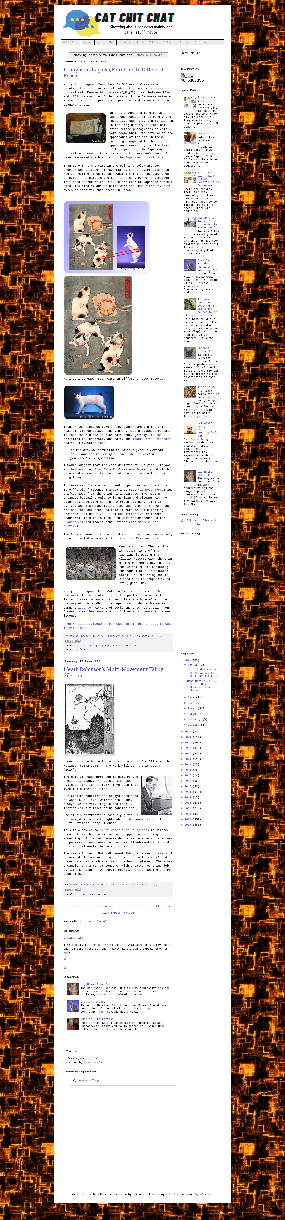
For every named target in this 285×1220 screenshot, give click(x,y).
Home (108, 906)
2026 (189, 660)
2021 (189, 753)
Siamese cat (74, 522)
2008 (189, 824)
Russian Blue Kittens (97, 1019)
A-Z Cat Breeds (70, 42)
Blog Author (124, 42)
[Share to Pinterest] (79, 641)
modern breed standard (152, 439)
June (192, 697)
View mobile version (118, 912)
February (195, 719)
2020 (189, 759)
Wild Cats (153, 42)
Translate (98, 1062)
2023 (189, 742)
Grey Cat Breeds (93, 1001)
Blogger (206, 1194)
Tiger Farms (207, 387)
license (84, 607)
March (193, 713)
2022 (189, 748)
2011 (189, 808)
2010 (189, 814)
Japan (83, 649)
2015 (189, 786)
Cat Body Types (150, 489)
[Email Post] (161, 636)
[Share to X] (72, 641)
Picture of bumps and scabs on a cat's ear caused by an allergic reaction (200, 307)
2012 (189, 802)
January (194, 725)
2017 (189, 775)
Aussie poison (201, 42)
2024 (189, 737)
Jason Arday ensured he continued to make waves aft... (202, 672)
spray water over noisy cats (124, 830)
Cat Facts (87, 42)
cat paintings (100, 645)
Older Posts (163, 906)
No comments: (146, 636)
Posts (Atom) (97, 921)
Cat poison (206, 133)
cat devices (98, 894)
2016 (189, 781)
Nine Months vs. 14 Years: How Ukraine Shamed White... (202, 686)
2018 (189, 770)
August (193, 665)
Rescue (100, 42)
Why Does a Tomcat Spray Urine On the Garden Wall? (207, 223)
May (191, 703)
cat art (82, 645)
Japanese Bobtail (124, 645)
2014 (189, 792)
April (193, 708)
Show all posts (149, 55)
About (111, 42)
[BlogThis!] (69, 641)
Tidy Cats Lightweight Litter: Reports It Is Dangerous (208, 179)
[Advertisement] (200, 597)
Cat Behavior (168, 42)
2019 (189, 764)
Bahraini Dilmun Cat (206, 350)
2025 (189, 731)
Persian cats (147, 538)
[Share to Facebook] (76, 641)
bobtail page (151, 157)
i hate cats (74, 938)
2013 (189, 797)
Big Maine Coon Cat (95, 984)
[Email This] (66, 641)
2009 (189, 819)
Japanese (132, 157)
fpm (176, 1194)
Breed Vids (184, 42)
